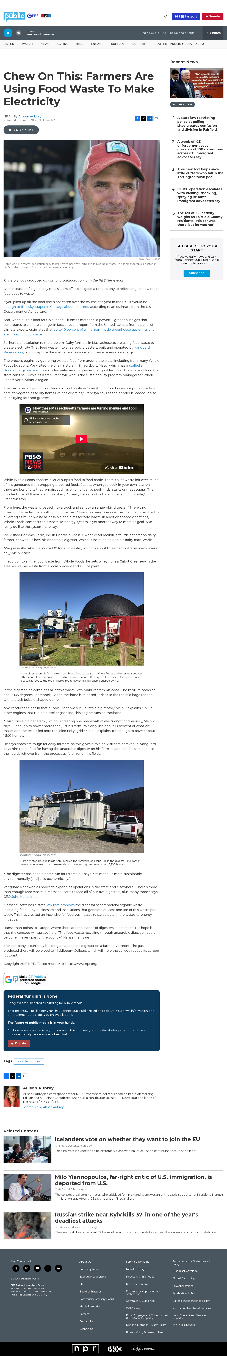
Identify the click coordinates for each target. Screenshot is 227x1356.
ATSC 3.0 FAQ (39, 1294)
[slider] (24, 33)
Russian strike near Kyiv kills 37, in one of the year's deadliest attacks (126, 1217)
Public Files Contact (21, 1294)
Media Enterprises (90, 1306)
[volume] (19, 33)
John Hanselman (25, 897)
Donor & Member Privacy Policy (146, 1325)
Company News (89, 1269)
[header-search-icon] (166, 16)
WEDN (22, 1288)
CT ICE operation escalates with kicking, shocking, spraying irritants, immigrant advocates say (199, 195)
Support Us (86, 1329)
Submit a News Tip (137, 1261)
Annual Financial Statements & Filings (192, 1263)
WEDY (40, 1288)
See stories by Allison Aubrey (43, 1107)
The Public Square (184, 1325)
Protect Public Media (173, 44)
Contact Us (86, 1321)
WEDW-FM (17, 1291)
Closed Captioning (184, 1278)
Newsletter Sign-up (138, 1269)
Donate (214, 16)
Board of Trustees (90, 1291)
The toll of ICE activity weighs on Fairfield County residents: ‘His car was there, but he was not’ (200, 219)
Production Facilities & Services (192, 1308)
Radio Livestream (137, 1284)
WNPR (27, 1291)
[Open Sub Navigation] (17, 44)
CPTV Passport (135, 1308)
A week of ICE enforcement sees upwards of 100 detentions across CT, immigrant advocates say (200, 149)
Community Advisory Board (96, 1299)
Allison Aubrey (29, 116)
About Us (85, 1261)
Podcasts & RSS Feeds (140, 1276)
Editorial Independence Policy (191, 1301)
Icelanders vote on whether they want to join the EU (127, 1139)
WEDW (32, 1288)
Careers (84, 1314)
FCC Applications (183, 1286)
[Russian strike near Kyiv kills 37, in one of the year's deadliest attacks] (27, 1225)
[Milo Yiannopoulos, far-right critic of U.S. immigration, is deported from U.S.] (27, 1187)
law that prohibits (60, 905)
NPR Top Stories (28, 1061)
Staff (82, 1284)
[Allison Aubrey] (12, 1096)
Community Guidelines (140, 1301)
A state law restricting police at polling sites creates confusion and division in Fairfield (197, 124)
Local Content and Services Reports (189, 1317)
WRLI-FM (46, 1291)
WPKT (36, 1291)
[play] (8, 33)
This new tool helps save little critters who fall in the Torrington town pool (200, 173)
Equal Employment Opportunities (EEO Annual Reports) (147, 1317)
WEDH (14, 1288)
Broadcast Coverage (185, 1271)
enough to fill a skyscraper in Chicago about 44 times (46, 307)
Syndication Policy (184, 1293)
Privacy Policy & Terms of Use (144, 1332)
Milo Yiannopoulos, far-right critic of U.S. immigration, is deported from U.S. (133, 1180)
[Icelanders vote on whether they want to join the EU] (27, 1149)
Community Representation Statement (143, 1293)
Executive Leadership (92, 1276)
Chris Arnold (62, 1189)
